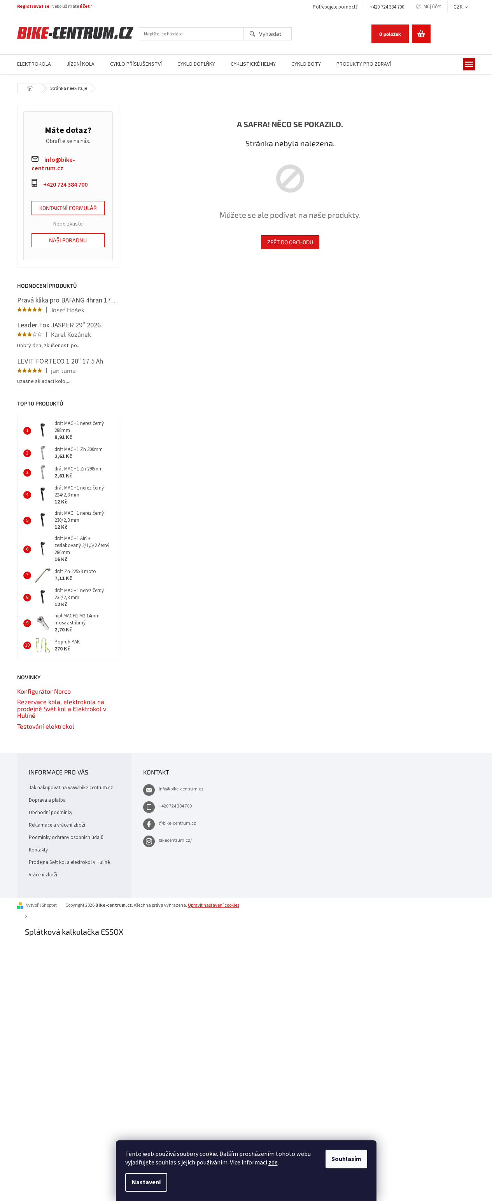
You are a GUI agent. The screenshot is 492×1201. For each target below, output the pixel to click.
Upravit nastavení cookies (213, 905)
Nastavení (146, 1182)
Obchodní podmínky (50, 812)
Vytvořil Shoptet (41, 905)
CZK (458, 6)
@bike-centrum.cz (177, 823)
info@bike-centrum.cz (181, 789)
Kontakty (38, 849)
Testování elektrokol (45, 726)
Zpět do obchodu (290, 242)
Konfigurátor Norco (44, 691)
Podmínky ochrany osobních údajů (66, 837)
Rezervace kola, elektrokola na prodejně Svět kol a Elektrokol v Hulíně (61, 708)
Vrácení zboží (43, 874)
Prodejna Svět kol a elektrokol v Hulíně (69, 862)
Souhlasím (346, 1159)
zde (273, 1162)
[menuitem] (34, 64)
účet (85, 6)
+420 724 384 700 (387, 6)
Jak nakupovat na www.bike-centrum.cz (71, 787)
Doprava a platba (47, 800)
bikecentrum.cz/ (175, 840)
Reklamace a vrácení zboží (57, 825)
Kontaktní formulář (68, 208)
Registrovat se (33, 6)
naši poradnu (68, 240)
